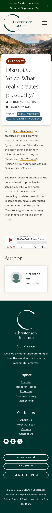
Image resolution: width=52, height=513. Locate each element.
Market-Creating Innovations (24, 118)
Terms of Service (20, 499)
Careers (26, 429)
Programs (26, 391)
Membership (26, 400)
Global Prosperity (28, 114)
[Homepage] (17, 23)
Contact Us (26, 433)
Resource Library (26, 396)
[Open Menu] (44, 23)
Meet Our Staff (26, 424)
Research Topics (26, 386)
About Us (26, 419)
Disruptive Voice (23, 131)
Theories (26, 382)
